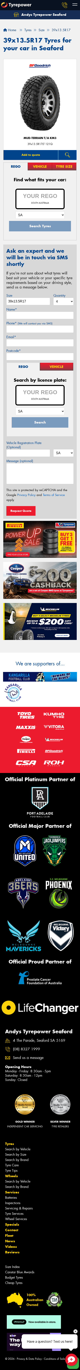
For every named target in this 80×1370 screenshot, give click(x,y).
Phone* (29, 323)
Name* (11, 309)
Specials (12, 1224)
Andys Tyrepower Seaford (43, 14)
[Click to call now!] (65, 5)
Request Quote (20, 511)
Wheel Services (16, 1219)
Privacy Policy (26, 495)
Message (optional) (19, 461)
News (10, 1241)
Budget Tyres (14, 1277)
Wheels (11, 1176)
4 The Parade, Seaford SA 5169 (39, 1040)
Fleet (9, 1235)
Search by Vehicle (17, 1149)
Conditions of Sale (54, 1359)
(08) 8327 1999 (26, 1049)
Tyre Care (12, 1165)
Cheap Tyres (13, 1283)
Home (11, 30)
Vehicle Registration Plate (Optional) (23, 445)
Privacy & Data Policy (29, 1359)
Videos (11, 1246)
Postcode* (13, 351)
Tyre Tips (11, 1170)
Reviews (12, 1252)
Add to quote (31, 155)
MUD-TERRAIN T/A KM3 (40, 138)
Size (9, 295)
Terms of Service (54, 495)
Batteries (11, 1197)
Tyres (9, 1143)
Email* (11, 337)
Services (12, 1192)
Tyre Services (14, 1214)
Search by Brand (17, 1160)
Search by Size (15, 1154)
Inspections (12, 1203)
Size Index (12, 1267)
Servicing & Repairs (19, 1208)
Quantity (59, 295)
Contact (11, 1230)
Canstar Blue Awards (19, 1272)
